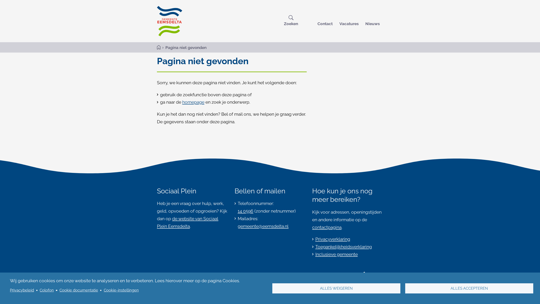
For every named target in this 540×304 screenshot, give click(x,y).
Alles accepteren (469, 288)
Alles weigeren (336, 288)
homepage (193, 102)
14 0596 (245, 211)
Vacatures (349, 23)
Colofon (47, 290)
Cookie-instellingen (121, 290)
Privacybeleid (22, 290)
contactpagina (327, 227)
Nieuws (372, 23)
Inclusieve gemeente (336, 254)
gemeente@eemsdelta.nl (263, 226)
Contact (325, 23)
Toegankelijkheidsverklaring (343, 246)
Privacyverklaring (332, 239)
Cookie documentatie (78, 290)
